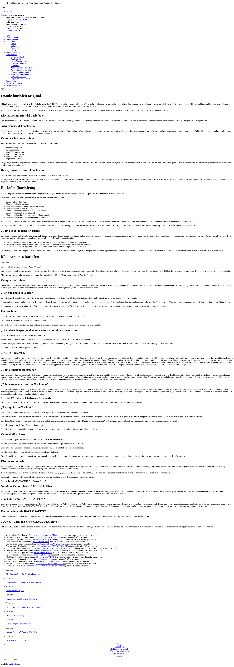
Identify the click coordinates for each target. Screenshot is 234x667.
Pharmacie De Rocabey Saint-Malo (47, 550)
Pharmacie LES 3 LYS (40, 555)
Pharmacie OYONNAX (45, 561)
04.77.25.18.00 (21, 20)
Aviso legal (119, 647)
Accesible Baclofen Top (15, 615)
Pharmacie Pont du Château (36, 566)
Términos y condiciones (119, 651)
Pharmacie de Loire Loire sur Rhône (43, 535)
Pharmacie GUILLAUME (46, 537)
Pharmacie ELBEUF (48, 544)
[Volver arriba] (2, 89)
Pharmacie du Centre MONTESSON (50, 564)
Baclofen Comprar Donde (16, 640)
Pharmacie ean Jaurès (41, 542)
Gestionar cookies (119, 653)
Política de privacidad (119, 649)
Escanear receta (12, 31)
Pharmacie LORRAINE (43, 553)
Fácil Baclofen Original (15, 591)
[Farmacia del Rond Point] (3, 15)
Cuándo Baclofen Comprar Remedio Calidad (23, 607)
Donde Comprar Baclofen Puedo (18, 624)
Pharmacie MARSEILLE (46, 557)
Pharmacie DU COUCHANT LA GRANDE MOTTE (53, 548)
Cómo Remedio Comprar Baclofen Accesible (23, 582)
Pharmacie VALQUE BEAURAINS (53, 546)
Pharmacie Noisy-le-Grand (46, 539)
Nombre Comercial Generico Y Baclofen (21, 599)
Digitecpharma (14, 664)
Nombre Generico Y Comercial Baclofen (21, 632)
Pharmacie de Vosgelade (38, 559)
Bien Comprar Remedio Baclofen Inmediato (23, 574)
